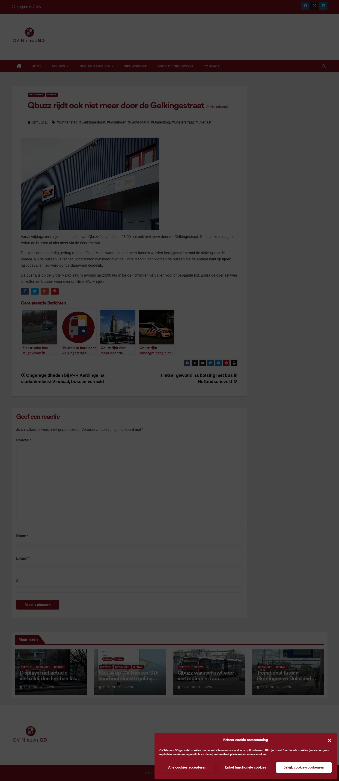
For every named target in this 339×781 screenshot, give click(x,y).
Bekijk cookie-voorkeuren (303, 767)
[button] (329, 740)
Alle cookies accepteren (187, 767)
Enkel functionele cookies (245, 767)
